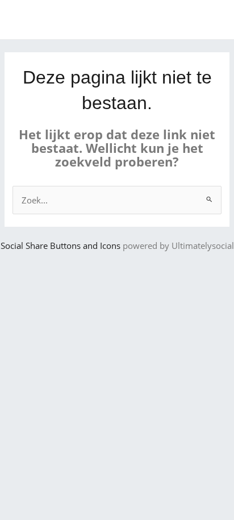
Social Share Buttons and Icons (60, 245)
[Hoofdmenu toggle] (211, 20)
